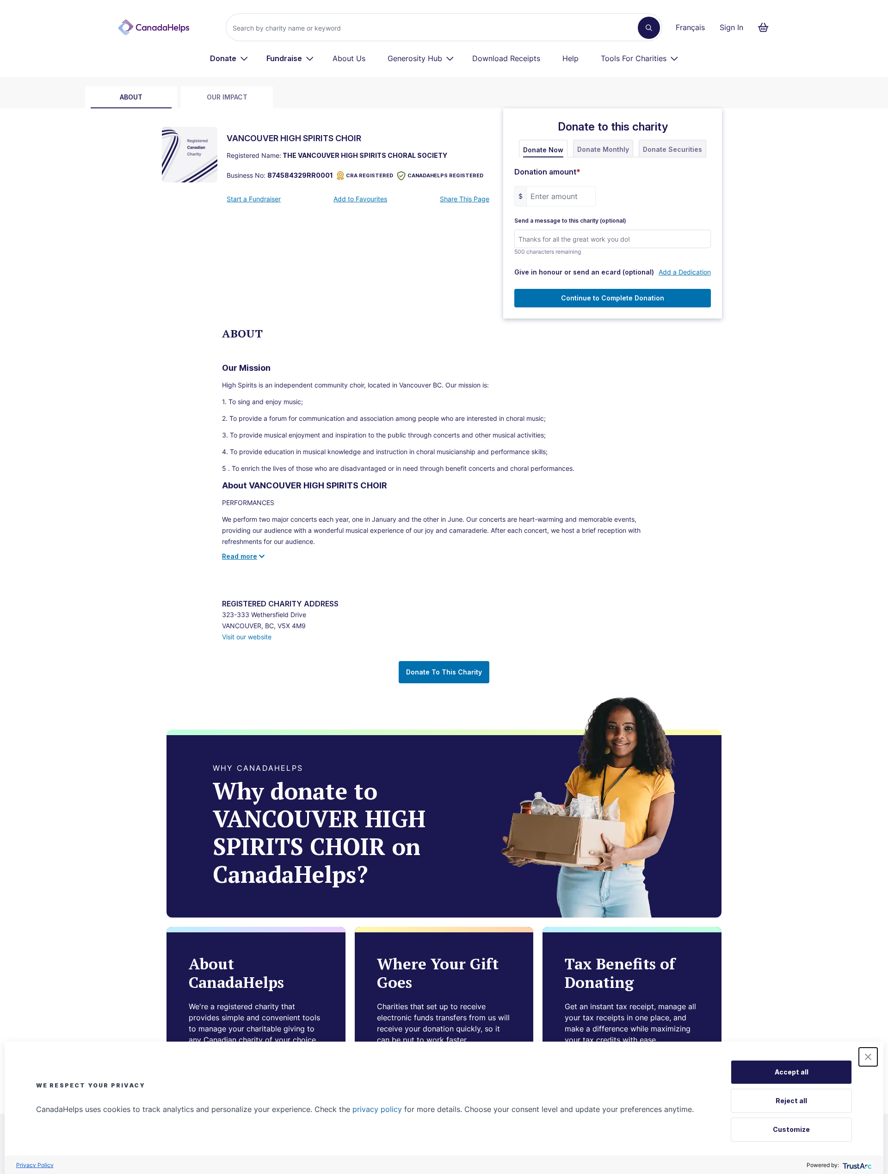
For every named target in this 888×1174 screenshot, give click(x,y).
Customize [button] (791, 1129)
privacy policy (377, 1109)
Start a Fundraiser (254, 199)
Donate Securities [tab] (672, 149)
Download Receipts (506, 58)
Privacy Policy (35, 1165)
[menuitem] (229, 58)
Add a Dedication (685, 272)
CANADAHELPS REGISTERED (445, 175)
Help (570, 58)
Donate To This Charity (444, 672)
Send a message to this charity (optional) (570, 221)
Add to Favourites (360, 199)
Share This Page (464, 199)
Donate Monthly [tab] (603, 149)
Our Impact (227, 97)
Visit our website (246, 637)
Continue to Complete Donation (612, 298)
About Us (349, 58)
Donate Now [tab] (543, 150)
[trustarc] (856, 1165)
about (131, 97)
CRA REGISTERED (369, 175)
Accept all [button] (791, 1072)
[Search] (649, 28)
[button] (868, 1057)
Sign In (731, 27)
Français (690, 27)
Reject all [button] (791, 1101)
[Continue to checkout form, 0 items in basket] (766, 27)
